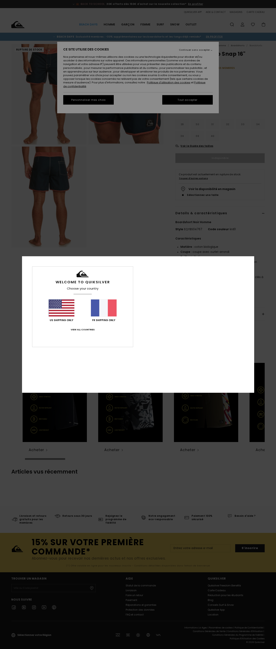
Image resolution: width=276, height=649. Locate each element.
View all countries (83, 329)
